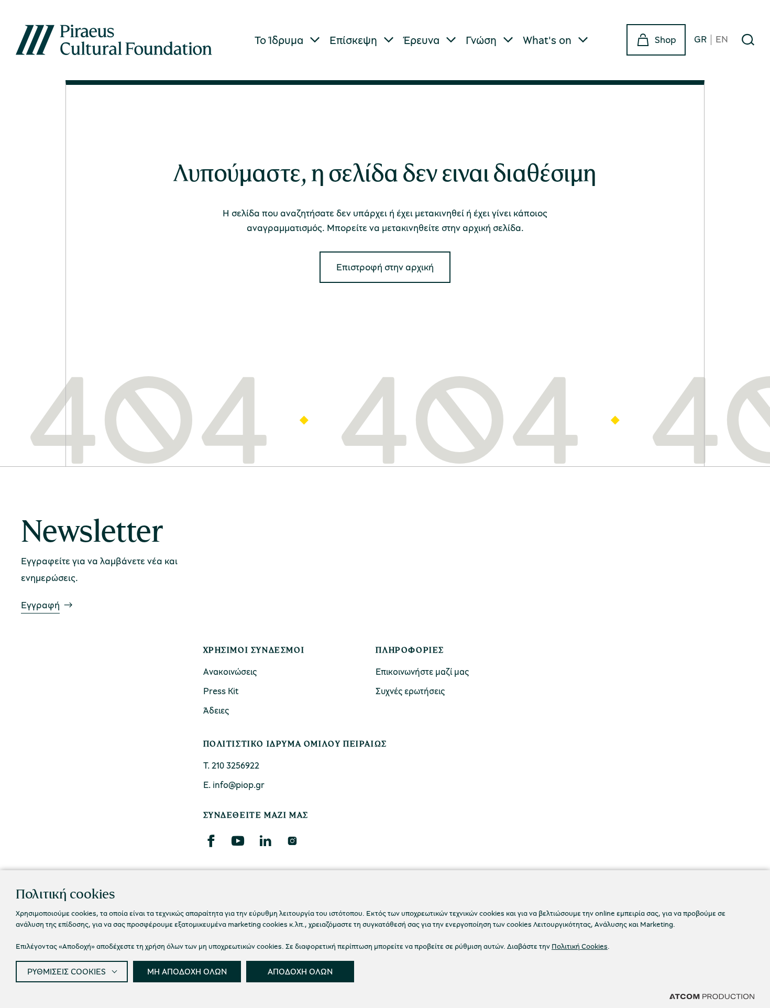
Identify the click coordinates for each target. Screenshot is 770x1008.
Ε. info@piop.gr (234, 785)
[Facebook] (210, 841)
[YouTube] (237, 841)
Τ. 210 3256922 (231, 765)
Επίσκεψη (353, 39)
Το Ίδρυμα (279, 39)
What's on (547, 39)
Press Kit (221, 691)
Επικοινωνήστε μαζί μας (422, 671)
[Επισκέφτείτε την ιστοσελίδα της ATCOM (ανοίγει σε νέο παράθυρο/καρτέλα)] (711, 996)
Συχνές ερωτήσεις (410, 691)
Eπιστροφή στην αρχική (385, 266)
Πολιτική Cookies (580, 946)
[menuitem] (288, 40)
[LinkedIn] (265, 841)
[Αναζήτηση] (748, 39)
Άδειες (216, 710)
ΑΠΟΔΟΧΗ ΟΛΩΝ (300, 971)
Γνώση (481, 39)
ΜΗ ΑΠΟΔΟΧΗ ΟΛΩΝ (187, 971)
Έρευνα (421, 39)
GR (700, 39)
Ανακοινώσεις (230, 671)
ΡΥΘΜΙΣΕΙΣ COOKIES (66, 971)
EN (722, 39)
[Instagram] (292, 841)
